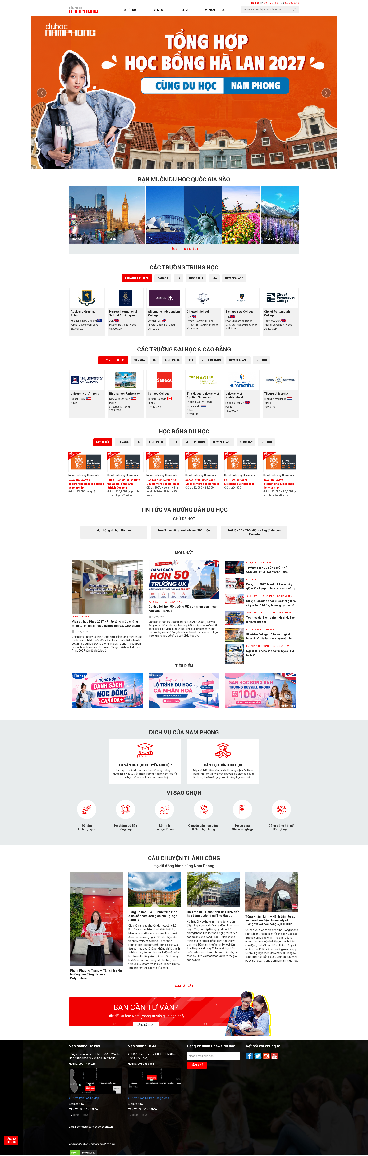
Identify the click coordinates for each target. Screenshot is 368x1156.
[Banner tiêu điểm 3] (260, 707)
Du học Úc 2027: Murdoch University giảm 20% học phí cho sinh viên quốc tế (270, 586)
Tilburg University (276, 393)
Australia (195, 278)
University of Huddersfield (234, 395)
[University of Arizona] (87, 380)
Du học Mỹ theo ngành (258, 646)
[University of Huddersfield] (241, 380)
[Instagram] (266, 1058)
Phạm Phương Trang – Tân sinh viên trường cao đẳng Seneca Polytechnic (96, 974)
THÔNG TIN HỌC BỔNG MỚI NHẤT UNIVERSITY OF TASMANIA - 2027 (267, 569)
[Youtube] (274, 1058)
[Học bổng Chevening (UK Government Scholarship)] (164, 462)
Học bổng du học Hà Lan (114, 530)
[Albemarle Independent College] (164, 298)
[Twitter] (258, 1058)
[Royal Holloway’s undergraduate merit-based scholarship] (86, 462)
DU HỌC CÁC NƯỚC (81, 617)
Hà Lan (230, 239)
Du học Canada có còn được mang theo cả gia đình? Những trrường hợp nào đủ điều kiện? (271, 603)
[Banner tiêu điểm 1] (107, 707)
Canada (77, 239)
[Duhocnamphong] (84, 9)
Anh (113, 239)
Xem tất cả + (184, 985)
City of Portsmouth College (277, 313)
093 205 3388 (291, 3)
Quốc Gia (130, 9)
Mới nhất (102, 442)
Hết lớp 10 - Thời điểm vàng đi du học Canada (254, 532)
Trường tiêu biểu (137, 278)
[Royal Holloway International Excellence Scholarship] (281, 462)
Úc (150, 239)
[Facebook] (250, 1058)
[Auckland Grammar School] (87, 298)
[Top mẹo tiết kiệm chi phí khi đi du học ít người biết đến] (234, 618)
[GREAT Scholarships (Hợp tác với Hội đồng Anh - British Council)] (125, 462)
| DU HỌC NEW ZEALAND (281, 613)
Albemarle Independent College (164, 313)
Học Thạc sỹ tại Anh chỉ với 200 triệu (184, 530)
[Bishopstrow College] (241, 298)
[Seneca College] (164, 380)
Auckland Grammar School (84, 313)
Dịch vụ (184, 9)
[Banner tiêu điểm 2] (184, 707)
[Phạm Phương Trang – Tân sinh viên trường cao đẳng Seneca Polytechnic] (96, 964)
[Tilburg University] (280, 380)
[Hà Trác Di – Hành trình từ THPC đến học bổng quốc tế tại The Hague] (213, 906)
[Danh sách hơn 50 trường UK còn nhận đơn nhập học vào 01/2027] (184, 597)
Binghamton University (124, 393)
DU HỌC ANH (155, 602)
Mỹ (189, 239)
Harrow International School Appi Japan (123, 313)
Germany (246, 442)
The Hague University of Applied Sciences (203, 395)
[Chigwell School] (203, 298)
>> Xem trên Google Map (84, 1098)
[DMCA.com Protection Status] (83, 1154)
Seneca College (159, 393)
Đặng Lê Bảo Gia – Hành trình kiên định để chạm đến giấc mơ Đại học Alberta (152, 916)
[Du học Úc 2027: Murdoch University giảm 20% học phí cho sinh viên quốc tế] (234, 583)
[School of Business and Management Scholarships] (203, 462)
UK (178, 278)
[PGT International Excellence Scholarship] (242, 462)
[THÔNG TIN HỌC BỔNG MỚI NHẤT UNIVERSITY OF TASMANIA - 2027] (234, 567)
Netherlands (211, 360)
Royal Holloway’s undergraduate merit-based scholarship (86, 483)
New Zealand (273, 239)
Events (157, 9)
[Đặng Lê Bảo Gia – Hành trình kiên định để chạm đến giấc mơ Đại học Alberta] (154, 906)
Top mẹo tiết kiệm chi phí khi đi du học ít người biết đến (270, 619)
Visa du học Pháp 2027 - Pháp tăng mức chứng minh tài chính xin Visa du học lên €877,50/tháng (106, 624)
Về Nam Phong (215, 9)
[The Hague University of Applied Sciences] (203, 380)
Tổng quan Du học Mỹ (257, 613)
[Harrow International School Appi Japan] (125, 298)
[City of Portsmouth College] (280, 298)
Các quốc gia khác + (184, 249)
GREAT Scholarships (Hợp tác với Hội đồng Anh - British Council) (123, 483)
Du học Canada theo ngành (261, 629)
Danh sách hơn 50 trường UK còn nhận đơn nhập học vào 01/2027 (183, 609)
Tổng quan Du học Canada (260, 596)
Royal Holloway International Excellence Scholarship (278, 483)
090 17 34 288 (271, 3)
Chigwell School (198, 311)
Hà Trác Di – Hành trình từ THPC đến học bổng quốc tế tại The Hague (213, 914)
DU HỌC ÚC (251, 563)
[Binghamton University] (125, 380)
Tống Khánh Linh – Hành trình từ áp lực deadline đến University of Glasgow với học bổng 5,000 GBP (270, 920)
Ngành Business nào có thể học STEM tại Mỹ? (270, 653)
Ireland (261, 360)
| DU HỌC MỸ (277, 646)
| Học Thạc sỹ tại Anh (172, 602)
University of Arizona (85, 393)
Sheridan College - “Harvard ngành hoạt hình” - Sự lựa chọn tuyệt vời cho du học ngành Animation (269, 637)
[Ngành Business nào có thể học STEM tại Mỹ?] (234, 654)
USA (214, 278)
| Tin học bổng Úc (266, 563)
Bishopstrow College (239, 311)
